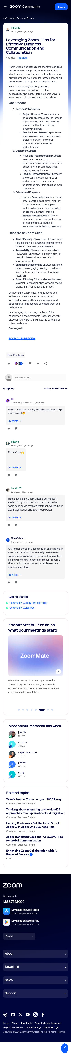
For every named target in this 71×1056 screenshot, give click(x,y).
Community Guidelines (21, 607)
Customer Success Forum (19, 18)
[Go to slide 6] (40, 709)
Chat (9, 858)
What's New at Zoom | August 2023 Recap (34, 799)
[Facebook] (42, 1014)
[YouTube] (28, 1014)
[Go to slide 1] (19, 709)
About (9, 954)
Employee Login (51, 1027)
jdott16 (22, 732)
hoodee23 (16, 488)
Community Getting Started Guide (28, 602)
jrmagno (15, 27)
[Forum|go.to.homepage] (25, 7)
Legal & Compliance (13, 1027)
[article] (35, 414)
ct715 (21, 772)
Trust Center (27, 1023)
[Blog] (5, 1014)
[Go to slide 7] (46, 709)
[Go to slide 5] (35, 709)
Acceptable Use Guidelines (48, 1023)
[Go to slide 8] (52, 709)
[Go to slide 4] (31, 709)
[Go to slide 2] (23, 709)
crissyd (15, 441)
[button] (5, 7)
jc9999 (22, 762)
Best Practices (16, 355)
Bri (12, 398)
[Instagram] (35, 1014)
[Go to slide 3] (27, 709)
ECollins (22, 742)
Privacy (14, 1023)
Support (10, 993)
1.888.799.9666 (13, 902)
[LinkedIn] (13, 1014)
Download (12, 967)
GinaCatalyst (18, 538)
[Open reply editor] (35, 377)
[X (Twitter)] (20, 1014)
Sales (9, 980)
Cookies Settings (33, 1027)
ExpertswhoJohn (27, 752)
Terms (6, 1023)
